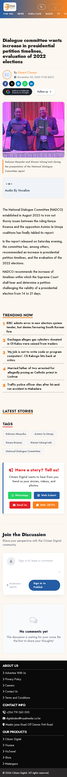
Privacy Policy (13, 679)
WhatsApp (21, 495)
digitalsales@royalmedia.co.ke (23, 718)
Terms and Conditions (17, 698)
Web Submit (48, 495)
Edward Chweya (27, 73)
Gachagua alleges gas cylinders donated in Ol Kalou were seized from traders (34, 341)
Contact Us (11, 691)
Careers (9, 685)
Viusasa (9, 745)
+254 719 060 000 (18, 712)
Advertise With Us (15, 673)
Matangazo (11, 764)
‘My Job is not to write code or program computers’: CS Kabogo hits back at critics (34, 356)
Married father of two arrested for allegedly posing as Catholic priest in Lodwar (32, 372)
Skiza (8, 757)
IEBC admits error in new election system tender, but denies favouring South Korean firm (35, 327)
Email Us (22, 505)
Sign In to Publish (40, 585)
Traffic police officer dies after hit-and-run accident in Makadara (33, 386)
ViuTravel (10, 751)
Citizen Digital (13, 739)
